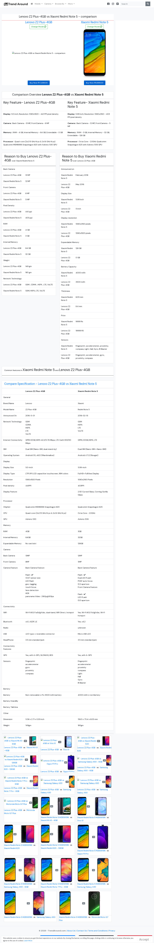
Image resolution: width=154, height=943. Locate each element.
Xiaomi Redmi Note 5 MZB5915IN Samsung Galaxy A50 (29, 917)
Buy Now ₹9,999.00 (94, 82)
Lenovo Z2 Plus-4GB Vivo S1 (55, 749)
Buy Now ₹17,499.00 (39, 82)
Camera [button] (48, 4)
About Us (71, 930)
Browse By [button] (60, 4)
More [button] (70, 4)
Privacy (112, 930)
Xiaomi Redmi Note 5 (94, 22)
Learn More (28, 941)
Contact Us (82, 930)
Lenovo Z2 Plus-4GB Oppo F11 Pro (57, 771)
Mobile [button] (38, 4)
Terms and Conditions (97, 930)
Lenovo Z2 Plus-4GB (38, 22)
